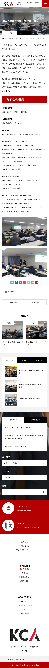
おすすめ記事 (35, 420)
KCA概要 (24, 601)
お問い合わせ (24, 546)
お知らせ (24, 542)
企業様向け (24, 573)
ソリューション (24, 609)
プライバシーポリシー (24, 550)
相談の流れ (24, 581)
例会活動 (9, 33)
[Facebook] (23, 650)
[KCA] (8, 3)
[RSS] (26, 650)
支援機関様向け (24, 577)
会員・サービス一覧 (24, 605)
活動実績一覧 (25, 613)
